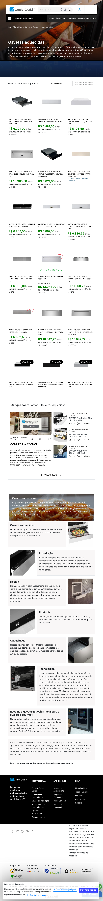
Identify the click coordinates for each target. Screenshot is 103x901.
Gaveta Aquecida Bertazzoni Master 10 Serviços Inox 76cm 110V (50, 332)
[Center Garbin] (22, 9)
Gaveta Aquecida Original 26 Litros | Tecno (79, 436)
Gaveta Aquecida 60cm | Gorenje (78, 452)
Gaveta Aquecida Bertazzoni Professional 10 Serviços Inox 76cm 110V (80, 332)
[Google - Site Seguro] (16, 876)
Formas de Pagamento (58, 805)
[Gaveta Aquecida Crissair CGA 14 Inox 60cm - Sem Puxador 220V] (22, 259)
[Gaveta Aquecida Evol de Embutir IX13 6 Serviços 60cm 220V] (81, 101)
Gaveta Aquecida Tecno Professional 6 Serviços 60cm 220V (80, 226)
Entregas (79, 795)
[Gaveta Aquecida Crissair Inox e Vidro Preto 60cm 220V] (22, 206)
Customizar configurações (65, 890)
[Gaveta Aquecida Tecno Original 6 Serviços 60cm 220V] (51, 101)
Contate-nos (80, 799)
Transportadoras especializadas (38, 805)
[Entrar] (80, 9)
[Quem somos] (19, 779)
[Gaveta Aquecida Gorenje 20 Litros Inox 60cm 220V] (22, 312)
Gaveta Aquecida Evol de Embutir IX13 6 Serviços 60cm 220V (80, 121)
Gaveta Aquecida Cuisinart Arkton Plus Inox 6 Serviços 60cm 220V (21, 121)
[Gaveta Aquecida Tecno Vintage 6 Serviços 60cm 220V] (51, 206)
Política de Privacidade (36, 895)
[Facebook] (12, 831)
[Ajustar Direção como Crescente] (69, 83)
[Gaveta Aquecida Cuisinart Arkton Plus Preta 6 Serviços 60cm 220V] (51, 154)
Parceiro (78, 803)
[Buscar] (69, 9)
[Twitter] (17, 831)
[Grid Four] (91, 83)
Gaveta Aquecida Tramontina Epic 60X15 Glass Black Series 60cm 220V (50, 384)
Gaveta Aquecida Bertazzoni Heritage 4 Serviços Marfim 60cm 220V (79, 174)
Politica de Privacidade (37, 812)
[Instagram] (22, 831)
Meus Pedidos (81, 788)
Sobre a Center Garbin (38, 789)
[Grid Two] (81, 83)
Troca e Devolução (83, 792)
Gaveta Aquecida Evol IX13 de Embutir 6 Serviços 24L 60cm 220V (80, 384)
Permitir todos (88, 890)
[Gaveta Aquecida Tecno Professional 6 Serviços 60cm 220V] (81, 206)
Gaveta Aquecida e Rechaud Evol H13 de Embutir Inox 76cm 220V (21, 174)
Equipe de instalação (40, 801)
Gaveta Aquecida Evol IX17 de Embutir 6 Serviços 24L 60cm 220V (21, 384)
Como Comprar (60, 801)
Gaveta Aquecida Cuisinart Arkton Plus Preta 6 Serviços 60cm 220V (50, 174)
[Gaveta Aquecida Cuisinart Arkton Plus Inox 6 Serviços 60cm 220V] (22, 101)
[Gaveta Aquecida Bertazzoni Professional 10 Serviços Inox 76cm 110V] (81, 312)
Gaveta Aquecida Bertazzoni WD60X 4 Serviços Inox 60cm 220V (79, 279)
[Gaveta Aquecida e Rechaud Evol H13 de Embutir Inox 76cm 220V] (22, 154)
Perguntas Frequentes (58, 795)
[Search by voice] (61, 9)
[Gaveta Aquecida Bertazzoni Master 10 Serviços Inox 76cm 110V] (51, 312)
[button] (90, 9)
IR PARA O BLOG (49, 475)
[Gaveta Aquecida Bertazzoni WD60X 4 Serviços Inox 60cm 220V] (81, 259)
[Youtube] (27, 831)
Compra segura (38, 817)
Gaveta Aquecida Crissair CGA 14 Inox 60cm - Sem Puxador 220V (21, 279)
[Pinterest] (32, 831)
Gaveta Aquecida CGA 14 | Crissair (80, 419)
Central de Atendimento (59, 789)
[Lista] (77, 83)
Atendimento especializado (37, 795)
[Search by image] (65, 9)
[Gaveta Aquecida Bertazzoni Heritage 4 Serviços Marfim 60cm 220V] (81, 154)
